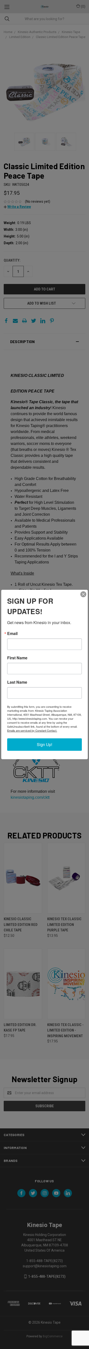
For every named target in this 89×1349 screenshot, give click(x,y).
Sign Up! (44, 744)
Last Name (17, 682)
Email (12, 633)
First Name (17, 658)
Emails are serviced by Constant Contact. (32, 730)
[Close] (83, 594)
